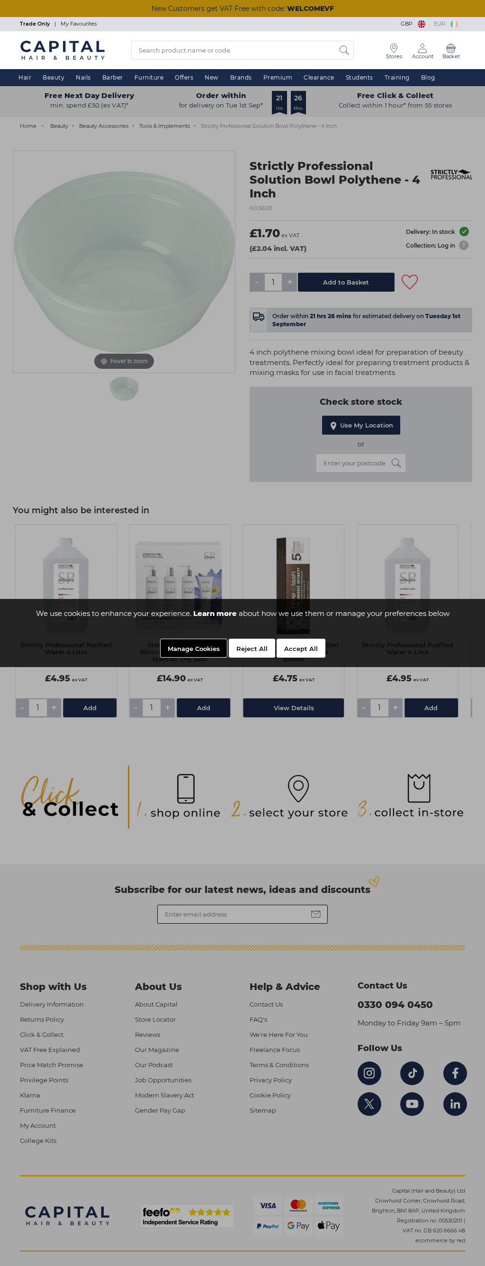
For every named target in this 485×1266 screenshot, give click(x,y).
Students (359, 77)
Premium (278, 77)
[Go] (344, 50)
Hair (24, 77)
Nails (83, 77)
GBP (408, 23)
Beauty (53, 77)
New (212, 77)
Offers (184, 77)
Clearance (319, 77)
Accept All (301, 648)
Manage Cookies (194, 648)
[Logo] (62, 49)
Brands (241, 77)
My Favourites (79, 23)
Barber (112, 77)
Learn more (215, 613)
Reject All (252, 648)
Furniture (149, 77)
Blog (428, 77)
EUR (441, 23)
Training (397, 77)
